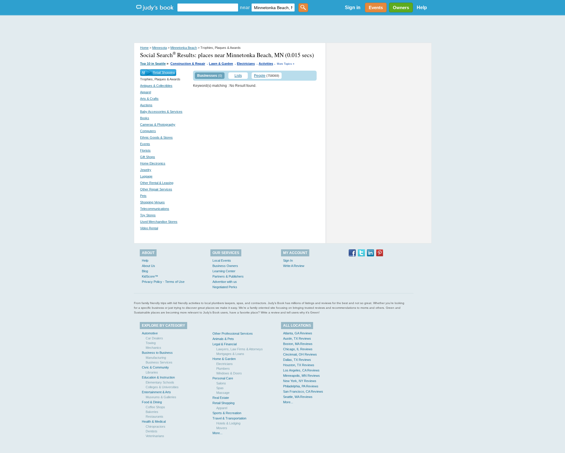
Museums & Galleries (161, 397)
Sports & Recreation (226, 413)
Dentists (151, 431)
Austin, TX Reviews (297, 338)
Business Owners (225, 266)
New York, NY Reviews (299, 381)
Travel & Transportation (229, 418)
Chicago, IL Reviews (298, 349)
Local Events (221, 260)
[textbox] (207, 7)
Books (144, 118)
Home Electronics (152, 163)
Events (145, 144)
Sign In (288, 260)
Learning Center (223, 271)
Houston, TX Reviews (298, 365)
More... (217, 433)
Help (422, 7)
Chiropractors (155, 426)
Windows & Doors (229, 373)
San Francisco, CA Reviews (303, 391)
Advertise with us (224, 281)
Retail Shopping (164, 72)
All (143, 72)
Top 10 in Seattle (153, 63)
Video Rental (149, 228)
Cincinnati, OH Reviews (300, 354)
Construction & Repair (187, 63)
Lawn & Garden (221, 63)
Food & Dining (152, 402)
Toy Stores (148, 215)
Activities (266, 63)
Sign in (352, 7)
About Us (148, 266)
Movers (221, 428)
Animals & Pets (223, 339)
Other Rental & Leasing (156, 183)
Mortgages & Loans (230, 354)
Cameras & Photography (157, 124)
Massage (223, 392)
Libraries (152, 372)
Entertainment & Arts (156, 392)
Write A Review (293, 266)
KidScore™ (150, 276)
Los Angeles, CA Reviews (301, 370)
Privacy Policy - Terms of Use (163, 281)
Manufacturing (156, 357)
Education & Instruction (158, 377)
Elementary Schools (160, 382)
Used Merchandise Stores (158, 221)
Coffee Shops (155, 407)
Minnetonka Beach (183, 47)
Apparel (145, 92)
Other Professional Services (232, 333)
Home (144, 47)
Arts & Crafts (149, 98)
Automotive (150, 333)
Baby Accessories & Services (161, 111)
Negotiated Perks (224, 287)
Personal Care (222, 378)
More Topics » (285, 63)
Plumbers (223, 368)
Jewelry (145, 170)
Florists (145, 150)
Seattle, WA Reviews (298, 397)
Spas (220, 388)
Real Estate (220, 397)
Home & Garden (224, 359)
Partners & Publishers (228, 276)
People (259, 76)
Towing (151, 343)
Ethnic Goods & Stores (156, 137)
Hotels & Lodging (228, 423)
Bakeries (152, 412)
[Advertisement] (282, 29)
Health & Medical (154, 421)
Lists (238, 76)
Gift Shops (147, 157)
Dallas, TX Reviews (297, 359)
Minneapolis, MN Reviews (301, 375)
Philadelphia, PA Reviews (300, 386)
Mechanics (153, 347)
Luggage (146, 176)
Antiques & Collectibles (156, 85)
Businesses (207, 76)
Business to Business (157, 352)
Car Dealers (154, 338)
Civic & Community (155, 367)
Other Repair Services (156, 189)
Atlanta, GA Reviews (297, 333)
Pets (143, 196)
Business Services (159, 362)
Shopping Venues (152, 202)
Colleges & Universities (162, 387)
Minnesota (159, 47)
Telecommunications (154, 208)
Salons (221, 383)
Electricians (246, 63)
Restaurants (154, 416)
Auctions (146, 105)
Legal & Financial (224, 344)
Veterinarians (155, 436)
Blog (145, 271)
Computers (148, 131)
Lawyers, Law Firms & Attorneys (239, 349)
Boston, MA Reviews (298, 344)
